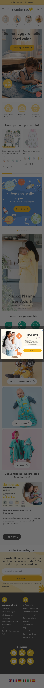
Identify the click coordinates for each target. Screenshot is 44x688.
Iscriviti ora (32, 350)
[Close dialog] (41, 330)
